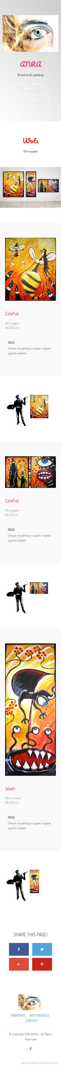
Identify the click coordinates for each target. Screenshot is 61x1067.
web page (44, 1063)
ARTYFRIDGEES (39, 1015)
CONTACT (31, 1020)
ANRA (30, 64)
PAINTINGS (30, 88)
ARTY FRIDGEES (30, 100)
